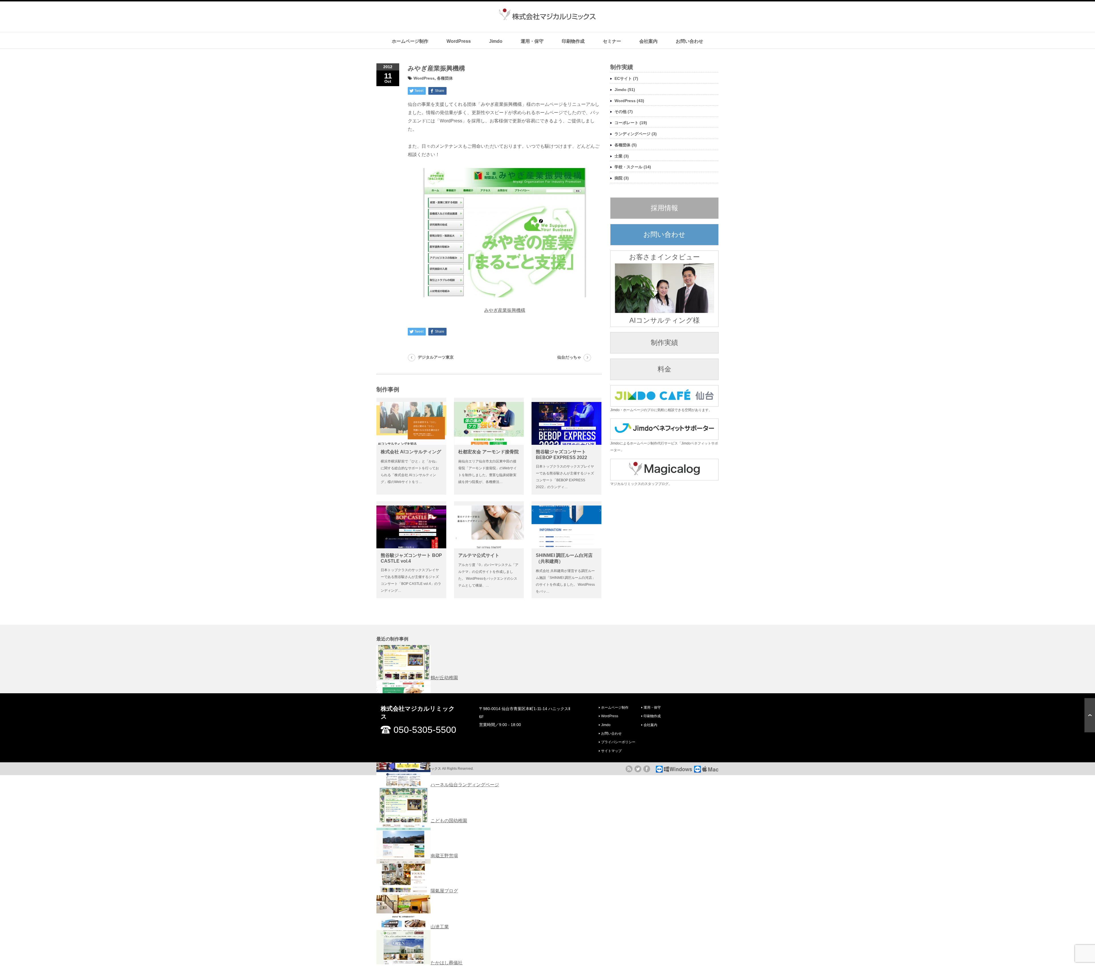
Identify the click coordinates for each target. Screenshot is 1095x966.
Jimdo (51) (625, 89)
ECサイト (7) (626, 78)
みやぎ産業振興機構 (504, 310)
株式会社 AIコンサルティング (411, 451)
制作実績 (664, 342)
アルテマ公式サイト (478, 555)
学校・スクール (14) (633, 167)
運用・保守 (532, 41)
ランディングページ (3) (636, 134)
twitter (637, 768)
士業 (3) (622, 156)
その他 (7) (624, 111)
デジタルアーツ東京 (436, 357)
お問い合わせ (689, 41)
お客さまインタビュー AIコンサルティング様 (664, 288)
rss (629, 768)
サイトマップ (611, 751)
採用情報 (664, 208)
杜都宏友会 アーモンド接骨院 (488, 451)
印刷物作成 (573, 41)
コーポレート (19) (631, 122)
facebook (646, 768)
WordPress (459, 41)
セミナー (612, 41)
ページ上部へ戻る (1089, 715)
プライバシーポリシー (618, 742)
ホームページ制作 (410, 41)
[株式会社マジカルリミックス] (547, 17)
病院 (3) (622, 178)
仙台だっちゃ (569, 357)
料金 (664, 369)
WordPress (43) (629, 100)
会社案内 (648, 41)
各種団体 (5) (626, 145)
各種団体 (445, 78)
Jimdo (495, 41)
